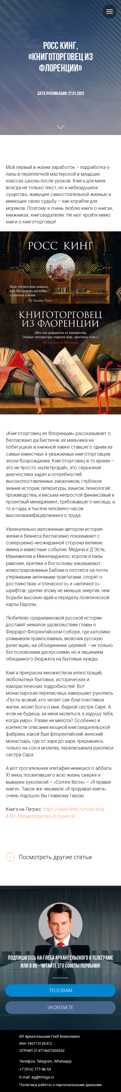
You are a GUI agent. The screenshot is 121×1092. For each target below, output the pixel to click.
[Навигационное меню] (109, 11)
